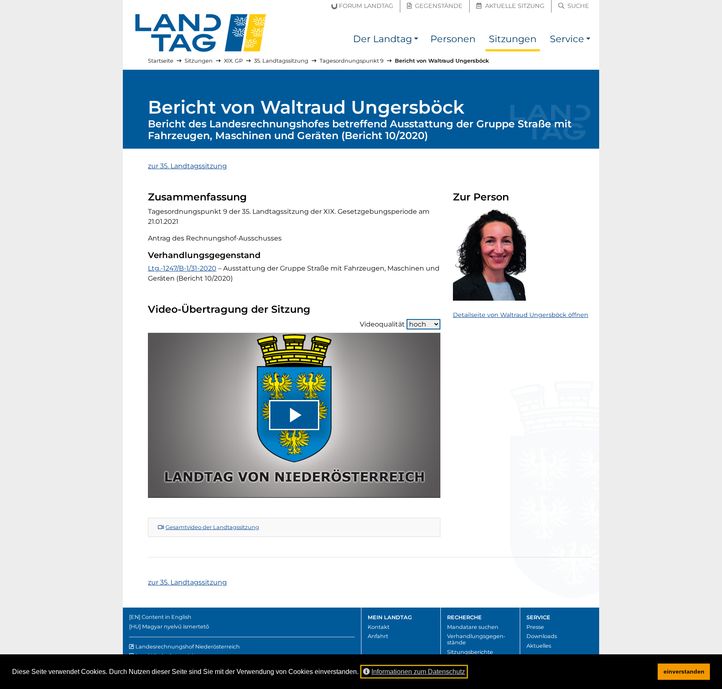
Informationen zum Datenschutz (418, 671)
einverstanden (684, 671)
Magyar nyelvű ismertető (175, 626)
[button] (416, 40)
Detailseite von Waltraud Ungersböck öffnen (520, 315)
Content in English (166, 617)
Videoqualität (382, 324)
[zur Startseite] (201, 33)
